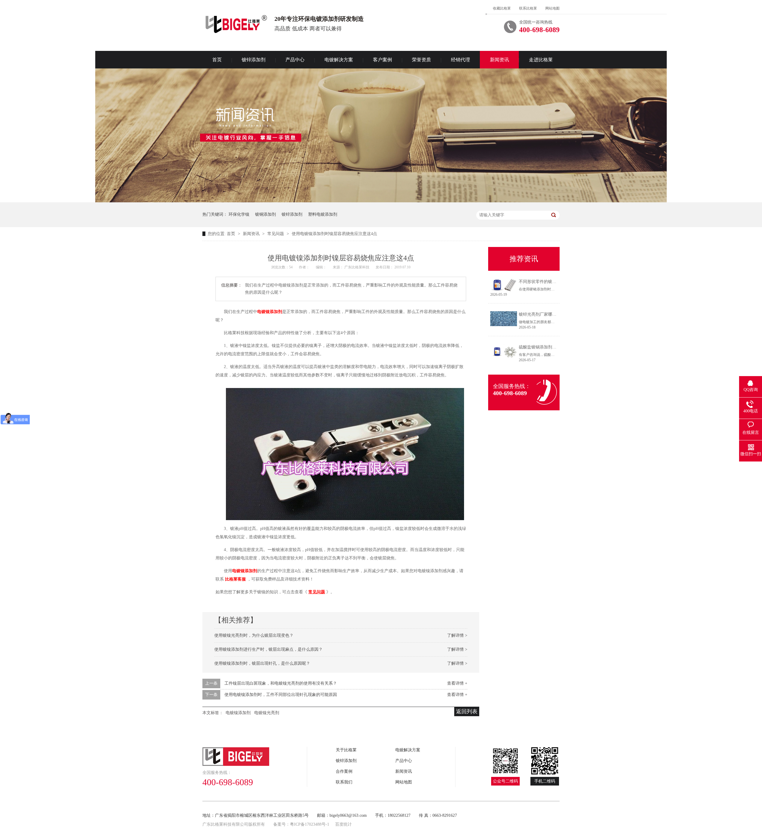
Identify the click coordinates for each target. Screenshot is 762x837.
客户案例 (382, 59)
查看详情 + (457, 683)
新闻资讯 (499, 59)
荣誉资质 (421, 59)
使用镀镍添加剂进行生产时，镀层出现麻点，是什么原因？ (268, 649)
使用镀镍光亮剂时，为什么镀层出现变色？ (253, 635)
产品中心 (295, 59)
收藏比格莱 (502, 8)
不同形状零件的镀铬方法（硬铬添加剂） (556, 281)
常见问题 (276, 233)
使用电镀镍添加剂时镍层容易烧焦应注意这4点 (334, 233)
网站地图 (552, 8)
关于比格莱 (346, 750)
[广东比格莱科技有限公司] (254, 756)
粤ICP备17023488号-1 (309, 824)
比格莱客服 (235, 579)
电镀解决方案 (338, 59)
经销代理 (460, 59)
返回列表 (466, 711)
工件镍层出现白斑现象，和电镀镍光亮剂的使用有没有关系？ (280, 683)
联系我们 (344, 782)
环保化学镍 (239, 214)
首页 (217, 59)
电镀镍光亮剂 (266, 713)
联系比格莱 (528, 8)
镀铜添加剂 (265, 214)
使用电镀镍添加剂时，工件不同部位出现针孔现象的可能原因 (280, 694)
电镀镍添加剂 (269, 311)
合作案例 (344, 771)
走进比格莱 (541, 59)
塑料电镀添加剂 (322, 214)
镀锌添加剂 (254, 59)
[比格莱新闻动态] (381, 201)
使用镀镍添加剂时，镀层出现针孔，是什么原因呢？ (262, 663)
